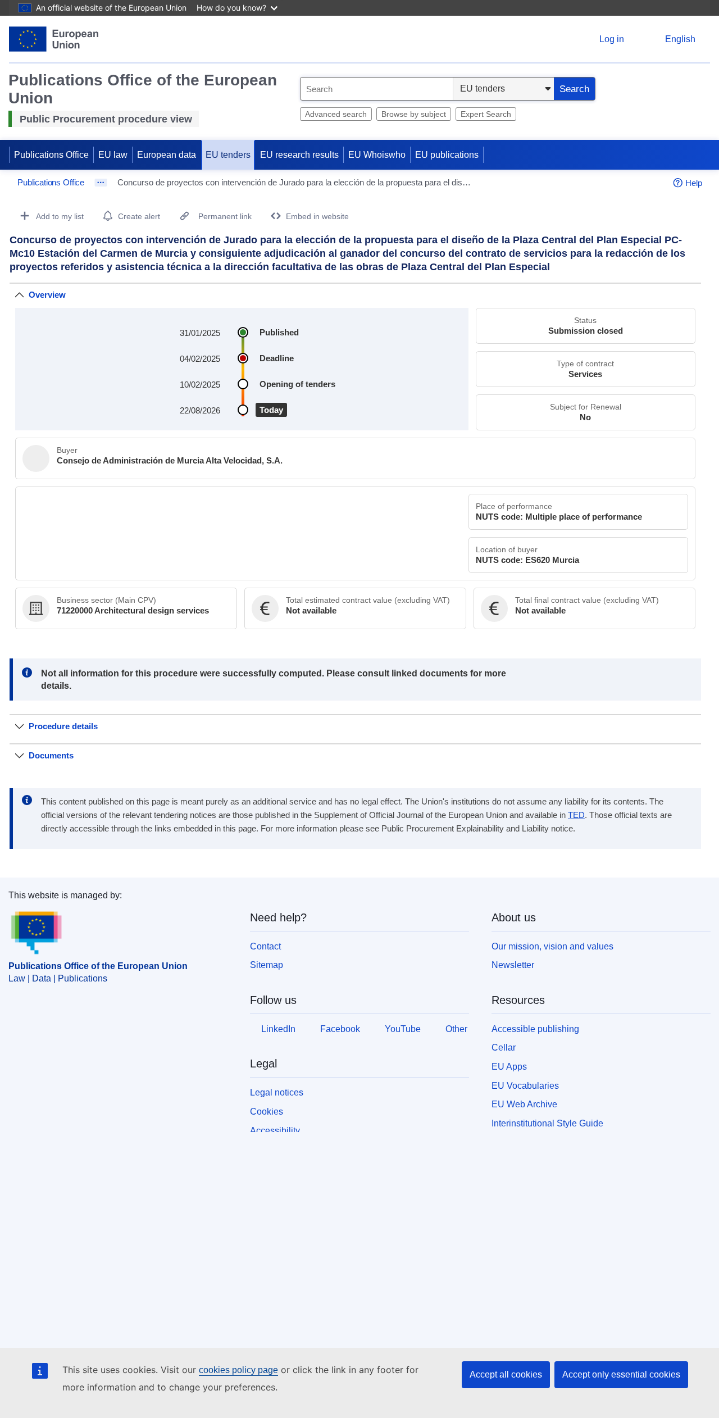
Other (456, 1029)
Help (693, 183)
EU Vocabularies (525, 1085)
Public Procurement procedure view (106, 119)
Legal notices (276, 1092)
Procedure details (63, 726)
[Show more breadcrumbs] (100, 183)
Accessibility (275, 1130)
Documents (51, 755)
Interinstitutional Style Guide (547, 1123)
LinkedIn (278, 1029)
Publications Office (51, 155)
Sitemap (266, 965)
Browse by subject (413, 114)
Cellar (504, 1047)
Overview (47, 294)
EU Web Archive (524, 1104)
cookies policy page (238, 1370)
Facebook (340, 1029)
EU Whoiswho (377, 155)
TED (576, 815)
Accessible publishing (535, 1029)
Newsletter (513, 965)
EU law (113, 155)
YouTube (403, 1029)
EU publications (447, 155)
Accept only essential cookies (621, 1374)
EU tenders (228, 155)
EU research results (299, 155)
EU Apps (509, 1066)
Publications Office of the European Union (98, 966)
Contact (265, 946)
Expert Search (486, 114)
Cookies (266, 1111)
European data (166, 155)
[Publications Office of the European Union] (53, 39)
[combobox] (377, 89)
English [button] (680, 39)
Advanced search (336, 114)
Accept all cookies (506, 1374)
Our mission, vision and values (552, 946)
